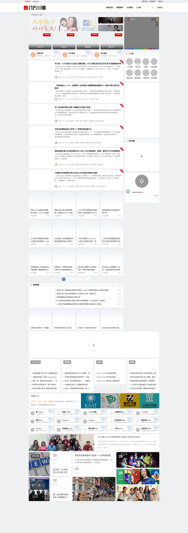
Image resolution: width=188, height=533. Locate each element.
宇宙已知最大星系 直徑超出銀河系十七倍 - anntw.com (45, 388)
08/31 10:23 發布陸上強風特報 (108, 381)
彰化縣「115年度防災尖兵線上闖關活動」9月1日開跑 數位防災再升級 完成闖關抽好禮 (88, 64)
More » (120, 77)
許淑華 (96, 121)
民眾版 (89, 77)
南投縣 (85, 121)
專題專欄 (36, 285)
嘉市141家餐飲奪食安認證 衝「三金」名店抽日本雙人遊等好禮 (78, 388)
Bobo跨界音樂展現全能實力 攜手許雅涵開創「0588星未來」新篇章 (39, 241)
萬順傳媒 (138, 78)
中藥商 (71, 121)
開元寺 (88, 165)
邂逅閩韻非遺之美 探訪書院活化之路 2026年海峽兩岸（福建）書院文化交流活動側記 (87, 151)
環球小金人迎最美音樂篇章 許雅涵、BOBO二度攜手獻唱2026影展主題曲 (39, 213)
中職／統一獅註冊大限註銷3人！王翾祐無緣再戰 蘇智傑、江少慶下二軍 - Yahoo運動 (45, 381)
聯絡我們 (153, 1)
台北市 (81, 99)
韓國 (96, 99)
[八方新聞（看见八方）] (34, 7)
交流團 (71, 165)
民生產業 (81, 216)
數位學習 (83, 77)
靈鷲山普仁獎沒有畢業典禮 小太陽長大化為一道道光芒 (63, 213)
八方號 (138, 7)
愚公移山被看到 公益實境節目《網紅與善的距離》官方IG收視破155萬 (87, 269)
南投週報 (154, 67)
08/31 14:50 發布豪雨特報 (107, 373)
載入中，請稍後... (38, 352)
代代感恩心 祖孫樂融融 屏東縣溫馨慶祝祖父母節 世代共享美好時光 (63, 241)
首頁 (40, 15)
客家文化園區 (84, 186)
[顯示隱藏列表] (156, 199)
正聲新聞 (146, 78)
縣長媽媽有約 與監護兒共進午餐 (68, 297)
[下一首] (131, 199)
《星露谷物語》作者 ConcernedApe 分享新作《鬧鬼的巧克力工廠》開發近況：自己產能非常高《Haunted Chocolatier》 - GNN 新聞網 (45, 377)
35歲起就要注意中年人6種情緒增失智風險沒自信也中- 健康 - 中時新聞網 (45, 373)
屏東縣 (82, 143)
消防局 (95, 77)
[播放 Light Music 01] (128, 191)
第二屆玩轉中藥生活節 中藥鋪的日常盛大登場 (72, 107)
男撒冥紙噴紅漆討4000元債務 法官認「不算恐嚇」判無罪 (78, 373)
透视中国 (129, 78)
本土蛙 (98, 186)
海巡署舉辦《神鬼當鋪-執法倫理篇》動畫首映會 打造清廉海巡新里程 (39, 269)
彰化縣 (77, 77)
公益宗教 (57, 216)
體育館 (99, 143)
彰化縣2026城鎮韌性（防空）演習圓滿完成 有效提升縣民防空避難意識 (111, 269)
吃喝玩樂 (35, 65)
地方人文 (35, 174)
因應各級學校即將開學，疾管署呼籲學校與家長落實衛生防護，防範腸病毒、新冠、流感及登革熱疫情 (144, 381)
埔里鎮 (91, 121)
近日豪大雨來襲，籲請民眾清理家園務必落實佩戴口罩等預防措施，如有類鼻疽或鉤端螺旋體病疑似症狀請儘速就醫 (144, 388)
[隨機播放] (149, 199)
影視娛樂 (35, 86)
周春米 (77, 143)
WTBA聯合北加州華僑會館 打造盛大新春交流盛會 (118, 437)
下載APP (160, 1)
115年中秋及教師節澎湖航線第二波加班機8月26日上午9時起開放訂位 (87, 213)
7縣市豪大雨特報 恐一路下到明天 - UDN (45, 385)
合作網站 (129, 7)
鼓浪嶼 (100, 165)
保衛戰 (71, 186)
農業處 (103, 186)
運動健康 (35, 130)
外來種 (77, 186)
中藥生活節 (78, 121)
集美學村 (94, 165)
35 (83, 279)
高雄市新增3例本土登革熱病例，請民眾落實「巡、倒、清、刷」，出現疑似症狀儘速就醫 (144, 373)
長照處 (93, 143)
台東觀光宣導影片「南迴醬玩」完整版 (41, 328)
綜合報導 (33, 273)
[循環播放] (145, 199)
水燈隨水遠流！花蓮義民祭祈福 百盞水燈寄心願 (78, 385)
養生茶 (102, 121)
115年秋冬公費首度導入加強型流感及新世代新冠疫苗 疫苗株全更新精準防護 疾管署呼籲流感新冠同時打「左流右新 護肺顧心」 (144, 385)
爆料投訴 (145, 1)
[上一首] (127, 199)
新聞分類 (109, 7)
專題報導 (119, 7)
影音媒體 (34, 311)
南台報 (137, 67)
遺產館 (82, 165)
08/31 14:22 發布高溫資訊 (107, 377)
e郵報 (146, 67)
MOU (71, 99)
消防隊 (100, 77)
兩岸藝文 (35, 152)
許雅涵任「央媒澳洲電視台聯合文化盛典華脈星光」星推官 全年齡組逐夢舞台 (63, 269)
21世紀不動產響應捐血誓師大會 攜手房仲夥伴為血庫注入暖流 (111, 241)
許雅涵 (92, 99)
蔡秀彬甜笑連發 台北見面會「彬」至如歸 (65, 328)
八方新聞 (129, 67)
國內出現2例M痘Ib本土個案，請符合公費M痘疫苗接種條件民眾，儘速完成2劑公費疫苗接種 (144, 377)
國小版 (71, 77)
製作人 (86, 99)
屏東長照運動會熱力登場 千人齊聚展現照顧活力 (73, 129)
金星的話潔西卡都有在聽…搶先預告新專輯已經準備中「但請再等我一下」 (112, 328)
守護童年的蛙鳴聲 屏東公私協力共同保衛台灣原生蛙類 (76, 173)
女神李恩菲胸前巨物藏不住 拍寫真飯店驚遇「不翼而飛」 (78, 377)
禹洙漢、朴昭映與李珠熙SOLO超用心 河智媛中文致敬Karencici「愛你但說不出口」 (88, 328)
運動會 (88, 143)
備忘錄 (75, 99)
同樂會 (71, 143)
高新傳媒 (154, 78)
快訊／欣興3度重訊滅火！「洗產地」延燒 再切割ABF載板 (78, 381)
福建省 (77, 165)
